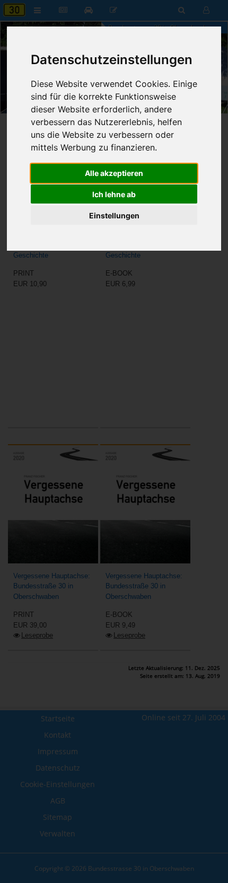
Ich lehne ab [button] (114, 194)
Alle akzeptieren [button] (114, 173)
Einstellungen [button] (114, 215)
